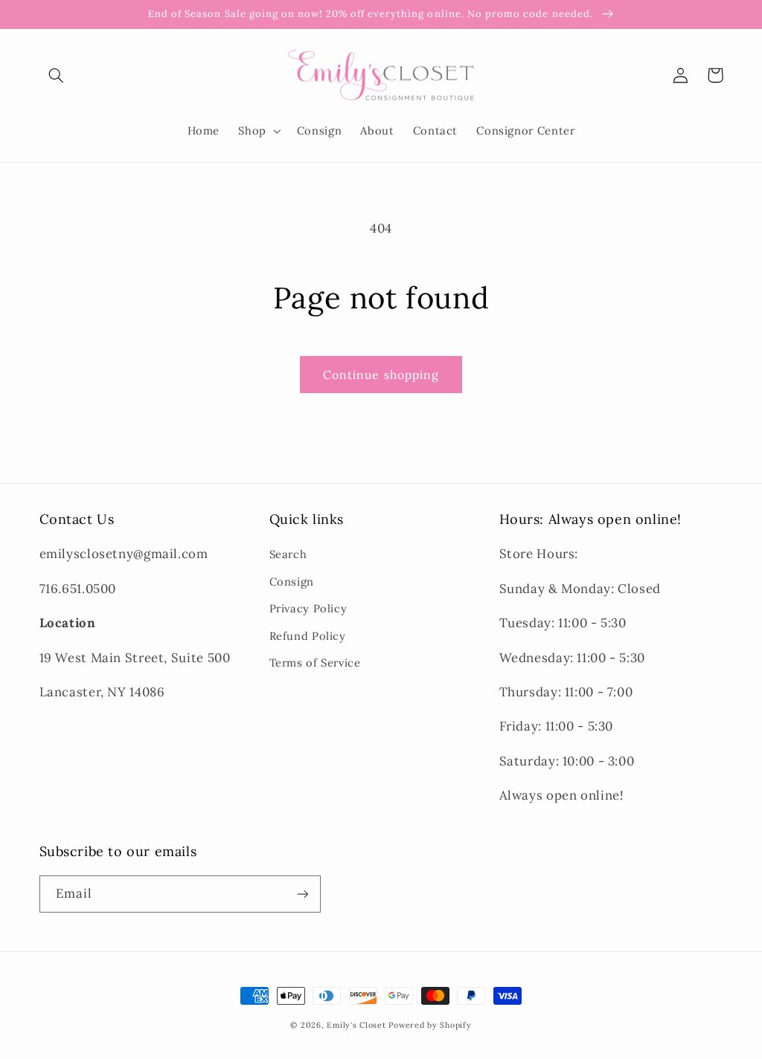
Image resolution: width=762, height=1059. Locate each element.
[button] (56, 75)
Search (288, 554)
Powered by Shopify (429, 1025)
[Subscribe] (302, 893)
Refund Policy (307, 636)
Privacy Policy (308, 608)
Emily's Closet (356, 1025)
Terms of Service (315, 662)
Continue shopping (381, 374)
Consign (291, 581)
